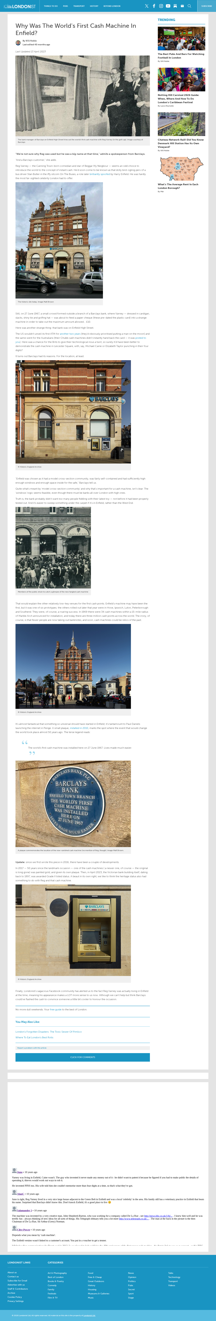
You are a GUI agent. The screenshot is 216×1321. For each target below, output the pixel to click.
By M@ (161, 191)
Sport (131, 1293)
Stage (131, 1297)
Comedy (52, 1285)
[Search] (189, 6)
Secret (131, 1289)
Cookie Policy (15, 1297)
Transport (79, 6)
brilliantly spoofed (100, 174)
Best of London (55, 1277)
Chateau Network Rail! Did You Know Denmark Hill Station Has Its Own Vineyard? (181, 143)
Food (90, 1273)
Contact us (13, 1276)
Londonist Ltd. (89, 1315)
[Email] (182, 6)
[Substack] (175, 6)
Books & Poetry (56, 1281)
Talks (170, 1273)
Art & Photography (57, 1273)
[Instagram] (161, 6)
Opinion (132, 1277)
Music (91, 1297)
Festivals (52, 1293)
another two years (70, 333)
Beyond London (112, 6)
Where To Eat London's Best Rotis (34, 1037)
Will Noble (31, 40)
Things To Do (51, 6)
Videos (171, 1285)
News (131, 1273)
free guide (56, 1009)
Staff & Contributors (18, 1289)
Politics (132, 1281)
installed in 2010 (79, 728)
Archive (11, 1293)
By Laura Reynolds (166, 106)
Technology (174, 1277)
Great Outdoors (96, 1281)
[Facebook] (154, 6)
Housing (92, 1289)
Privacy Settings (16, 1301)
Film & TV (53, 1297)
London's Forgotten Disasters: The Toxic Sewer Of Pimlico (48, 1031)
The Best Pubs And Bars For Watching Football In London (181, 56)
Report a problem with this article (31, 1048)
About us (12, 1272)
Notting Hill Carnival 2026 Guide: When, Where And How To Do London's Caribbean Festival (178, 99)
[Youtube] (168, 6)
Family (51, 1289)
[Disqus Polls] (108, 1124)
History (94, 6)
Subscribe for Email (17, 1280)
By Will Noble (163, 61)
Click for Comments (82, 1057)
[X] (147, 6)
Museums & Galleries (98, 1293)
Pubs (65, 6)
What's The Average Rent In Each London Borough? (178, 186)
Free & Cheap (95, 1277)
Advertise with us (16, 1284)
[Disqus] (108, 1206)
